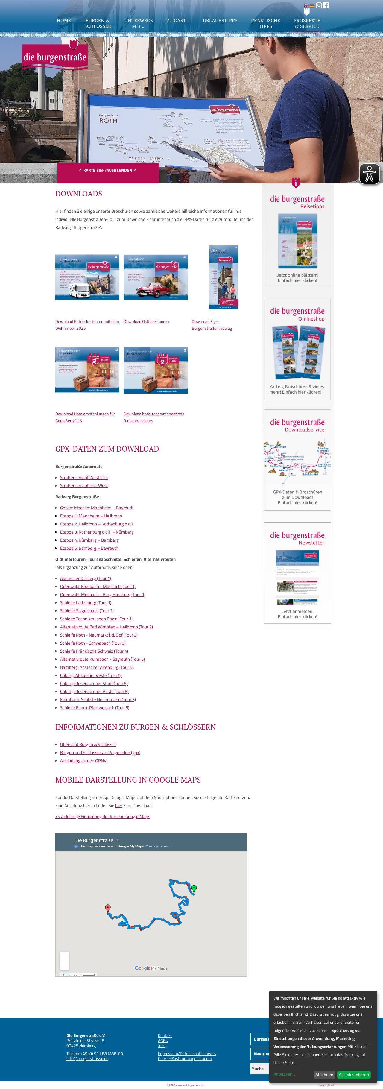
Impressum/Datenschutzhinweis (187, 1053)
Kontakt (165, 1035)
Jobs (161, 1045)
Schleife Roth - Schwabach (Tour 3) (93, 643)
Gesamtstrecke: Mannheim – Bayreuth (96, 507)
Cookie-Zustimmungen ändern (185, 1058)
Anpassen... (284, 1073)
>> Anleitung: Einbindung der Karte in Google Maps (102, 816)
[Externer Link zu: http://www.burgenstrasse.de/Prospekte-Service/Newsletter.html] (298, 625)
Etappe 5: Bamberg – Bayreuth (89, 548)
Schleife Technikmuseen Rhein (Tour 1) (96, 618)
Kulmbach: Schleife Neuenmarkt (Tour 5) (98, 699)
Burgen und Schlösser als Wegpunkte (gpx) (100, 752)
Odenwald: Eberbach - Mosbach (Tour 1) (98, 586)
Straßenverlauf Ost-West (84, 485)
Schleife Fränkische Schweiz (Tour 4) (94, 651)
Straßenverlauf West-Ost (84, 477)
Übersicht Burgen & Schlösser (88, 744)
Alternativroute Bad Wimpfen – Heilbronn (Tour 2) (106, 626)
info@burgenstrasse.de (87, 1058)
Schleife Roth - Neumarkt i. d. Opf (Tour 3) (99, 634)
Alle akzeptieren (354, 1074)
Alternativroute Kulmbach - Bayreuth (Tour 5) (102, 659)
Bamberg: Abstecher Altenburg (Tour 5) (96, 667)
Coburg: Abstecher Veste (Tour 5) (91, 675)
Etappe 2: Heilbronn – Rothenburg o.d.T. (97, 523)
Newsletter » (266, 1054)
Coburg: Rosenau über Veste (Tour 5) (94, 691)
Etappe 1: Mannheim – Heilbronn (91, 515)
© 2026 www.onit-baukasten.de (185, 1085)
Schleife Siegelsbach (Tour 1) (87, 610)
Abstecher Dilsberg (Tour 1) (85, 578)
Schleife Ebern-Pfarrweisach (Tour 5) (94, 707)
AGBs (163, 1040)
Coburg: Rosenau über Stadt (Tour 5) (94, 683)
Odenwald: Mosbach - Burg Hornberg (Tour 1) (102, 594)
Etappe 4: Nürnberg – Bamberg (89, 540)
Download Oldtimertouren (146, 321)
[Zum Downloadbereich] (298, 512)
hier (118, 805)
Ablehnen (324, 1074)
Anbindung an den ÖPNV (83, 760)
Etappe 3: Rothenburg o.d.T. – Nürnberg (97, 531)
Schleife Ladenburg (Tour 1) (85, 602)
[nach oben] (327, 1085)
